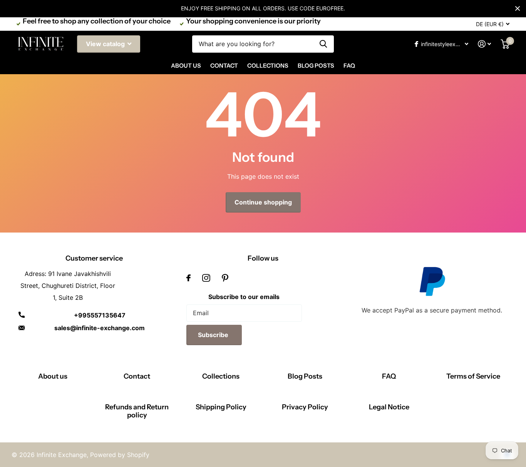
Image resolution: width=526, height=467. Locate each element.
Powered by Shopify (119, 455)
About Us (186, 65)
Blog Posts (316, 65)
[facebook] (188, 278)
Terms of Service (473, 376)
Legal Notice (389, 407)
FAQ (349, 65)
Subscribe (214, 335)
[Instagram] (206, 278)
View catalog (106, 44)
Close (517, 8)
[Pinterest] (225, 278)
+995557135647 (100, 315)
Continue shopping (263, 202)
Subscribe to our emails (244, 297)
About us (52, 376)
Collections (267, 65)
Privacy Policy (305, 407)
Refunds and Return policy (137, 411)
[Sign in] (484, 44)
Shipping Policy (221, 407)
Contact (224, 65)
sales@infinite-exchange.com (99, 328)
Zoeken (323, 44)
